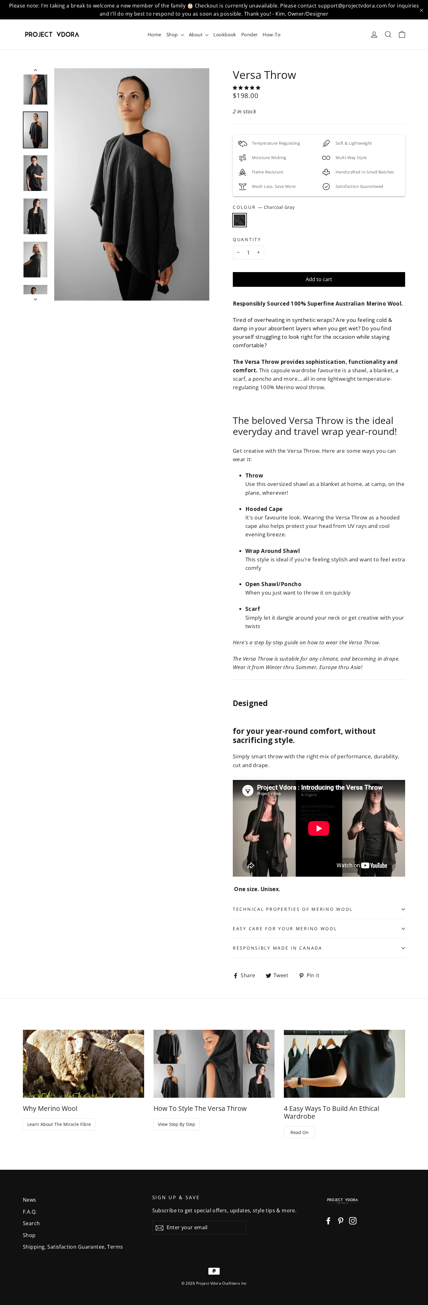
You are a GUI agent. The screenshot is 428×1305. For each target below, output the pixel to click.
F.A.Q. (30, 1211)
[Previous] (35, 71)
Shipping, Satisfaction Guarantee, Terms (73, 1246)
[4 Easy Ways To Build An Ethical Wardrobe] (344, 1064)
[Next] (35, 297)
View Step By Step (176, 1124)
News (29, 1199)
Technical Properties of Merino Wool (293, 909)
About (196, 34)
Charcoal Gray (239, 220)
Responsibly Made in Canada (277, 948)
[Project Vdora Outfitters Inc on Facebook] (328, 1220)
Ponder (249, 34)
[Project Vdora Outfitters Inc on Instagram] (353, 1220)
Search (31, 1223)
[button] (247, 87)
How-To (271, 34)
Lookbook (224, 34)
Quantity (247, 239)
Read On (299, 1132)
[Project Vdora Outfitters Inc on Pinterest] (340, 1220)
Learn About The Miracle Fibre (59, 1124)
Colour (264, 207)
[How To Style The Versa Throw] (214, 1064)
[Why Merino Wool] (83, 1064)
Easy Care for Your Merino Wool (285, 928)
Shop (172, 34)
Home (154, 34)
